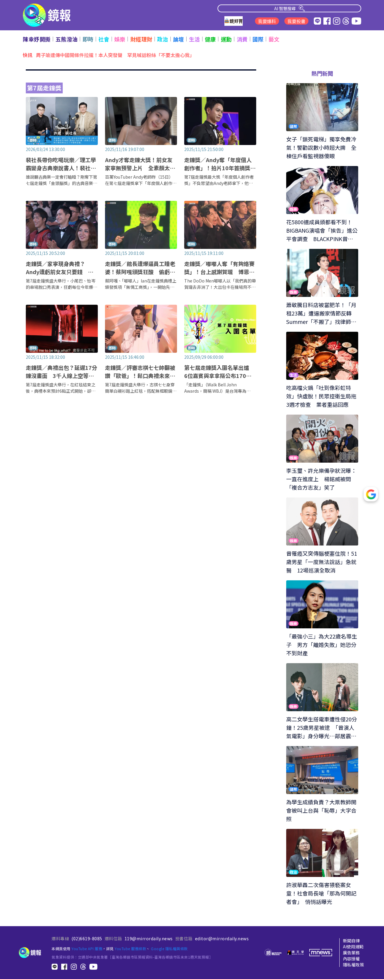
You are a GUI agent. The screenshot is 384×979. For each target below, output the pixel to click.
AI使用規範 (353, 947)
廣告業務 (351, 953)
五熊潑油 (67, 39)
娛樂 (119, 39)
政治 (162, 39)
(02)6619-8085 (86, 938)
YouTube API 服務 (86, 948)
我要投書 (296, 21)
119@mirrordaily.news (148, 938)
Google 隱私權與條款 (169, 948)
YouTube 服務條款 (130, 948)
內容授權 (351, 959)
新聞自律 (351, 941)
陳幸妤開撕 (37, 39)
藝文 (274, 39)
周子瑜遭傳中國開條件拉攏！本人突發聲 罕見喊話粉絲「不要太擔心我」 (115, 54)
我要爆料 (267, 21)
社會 (104, 39)
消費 (242, 39)
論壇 (178, 39)
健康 (210, 39)
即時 (88, 39)
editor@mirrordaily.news (222, 938)
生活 (194, 39)
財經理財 (141, 39)
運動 (226, 39)
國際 (258, 39)
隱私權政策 (353, 965)
